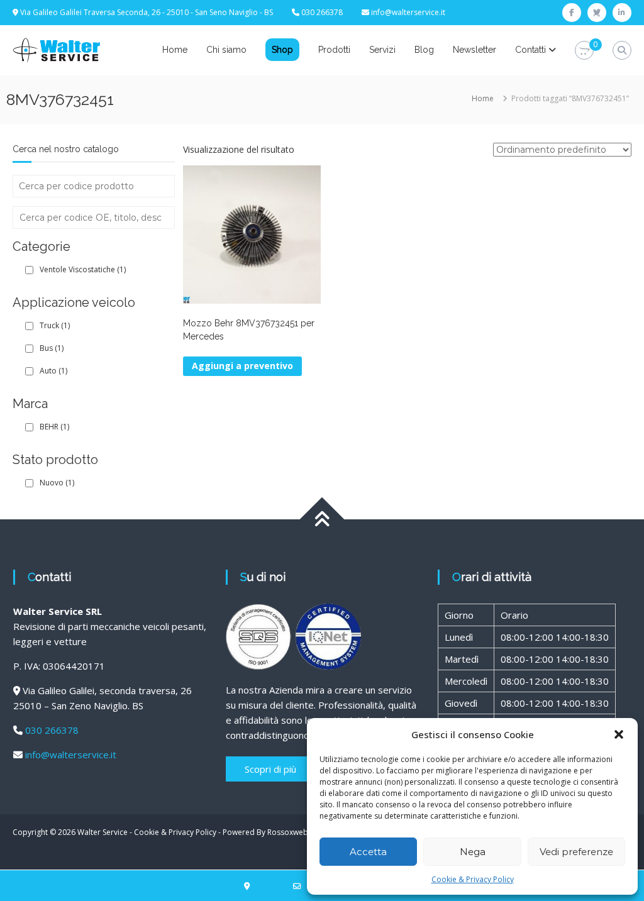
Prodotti (334, 50)
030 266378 (52, 730)
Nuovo (57, 482)
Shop (282, 50)
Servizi (382, 50)
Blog (424, 50)
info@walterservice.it (408, 12)
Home (174, 50)
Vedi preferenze (576, 852)
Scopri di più (270, 769)
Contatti (530, 50)
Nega (473, 852)
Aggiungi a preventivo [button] (242, 366)
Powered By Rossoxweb (265, 832)
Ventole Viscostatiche (83, 269)
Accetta (368, 852)
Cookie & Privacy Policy (472, 879)
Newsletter (474, 50)
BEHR (54, 426)
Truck (55, 325)
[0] (584, 51)
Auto (53, 370)
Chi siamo (226, 50)
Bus (52, 348)
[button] (619, 734)
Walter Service (102, 832)
